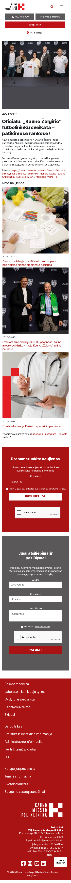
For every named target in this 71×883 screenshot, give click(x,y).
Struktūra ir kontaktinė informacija (28, 734)
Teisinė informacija (18, 776)
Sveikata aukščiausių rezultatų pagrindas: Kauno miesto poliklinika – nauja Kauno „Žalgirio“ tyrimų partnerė (32, 345)
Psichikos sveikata (17, 707)
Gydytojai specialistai (20, 699)
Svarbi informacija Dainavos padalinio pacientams (33, 426)
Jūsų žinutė (35, 608)
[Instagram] (30, 863)
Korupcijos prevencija (20, 769)
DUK (8, 757)
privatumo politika (57, 489)
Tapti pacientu (34, 25)
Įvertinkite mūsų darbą (20, 749)
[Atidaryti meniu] (61, 7)
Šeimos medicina (17, 684)
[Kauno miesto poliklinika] (15, 6)
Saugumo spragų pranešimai (25, 792)
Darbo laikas (13, 726)
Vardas (35, 580)
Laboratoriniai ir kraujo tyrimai (25, 692)
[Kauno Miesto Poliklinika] (42, 810)
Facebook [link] (37, 434)
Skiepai (10, 715)
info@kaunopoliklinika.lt (50, 840)
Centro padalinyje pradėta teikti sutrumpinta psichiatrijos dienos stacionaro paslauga (29, 263)
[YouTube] (37, 863)
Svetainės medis (16, 784)
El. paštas (35, 476)
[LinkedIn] (43, 863)
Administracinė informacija (23, 742)
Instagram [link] (50, 434)
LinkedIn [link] (62, 434)
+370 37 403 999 (53, 836)
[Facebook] (23, 863)
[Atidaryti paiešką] (52, 6)
